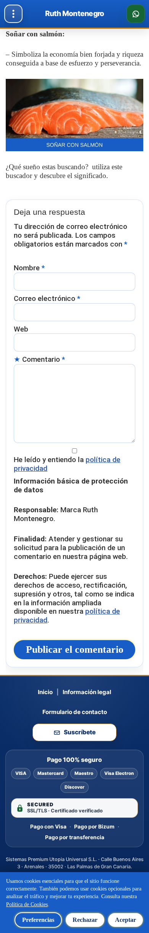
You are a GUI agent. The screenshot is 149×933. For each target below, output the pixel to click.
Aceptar (125, 920)
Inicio (45, 692)
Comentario (43, 359)
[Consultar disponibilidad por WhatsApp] (135, 14)
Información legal (87, 692)
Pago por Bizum (94, 827)
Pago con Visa (48, 827)
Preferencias (38, 920)
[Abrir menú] (13, 14)
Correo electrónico (47, 298)
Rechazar (85, 920)
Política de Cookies (27, 904)
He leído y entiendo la (67, 464)
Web (21, 329)
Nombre (29, 268)
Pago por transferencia (74, 837)
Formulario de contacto (74, 712)
